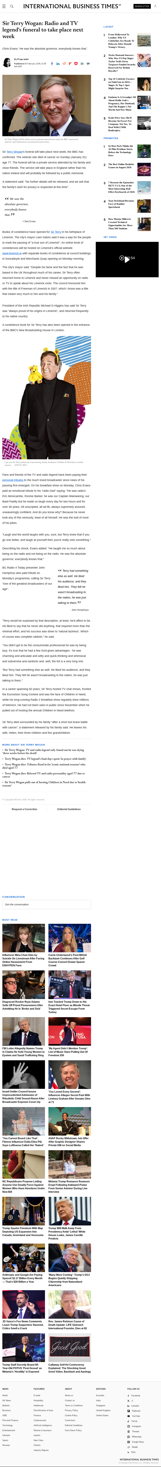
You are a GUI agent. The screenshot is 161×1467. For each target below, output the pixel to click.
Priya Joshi (23, 59)
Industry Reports (41, 1450)
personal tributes (13, 480)
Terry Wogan (15, 151)
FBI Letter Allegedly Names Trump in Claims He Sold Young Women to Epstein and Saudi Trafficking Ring (23, 1052)
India (98, 1400)
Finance (37, 1415)
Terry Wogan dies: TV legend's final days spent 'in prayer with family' (45, 759)
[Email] (82, 63)
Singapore (100, 1405)
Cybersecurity (40, 1420)
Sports (5, 1440)
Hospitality (38, 1400)
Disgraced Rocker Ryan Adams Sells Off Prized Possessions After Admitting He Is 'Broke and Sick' (22, 1005)
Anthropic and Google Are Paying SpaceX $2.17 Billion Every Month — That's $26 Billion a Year (22, 1278)
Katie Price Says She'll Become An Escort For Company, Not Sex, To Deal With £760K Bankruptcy (120, 124)
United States (102, 1415)
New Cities (38, 1440)
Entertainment (8, 1430)
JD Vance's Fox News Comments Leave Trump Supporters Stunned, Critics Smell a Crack (23, 1325)
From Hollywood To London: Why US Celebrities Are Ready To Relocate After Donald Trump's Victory (121, 40)
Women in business (43, 1430)
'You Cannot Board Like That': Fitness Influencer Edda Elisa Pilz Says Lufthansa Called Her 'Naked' (23, 1142)
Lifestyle (6, 1435)
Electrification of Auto (43, 1410)
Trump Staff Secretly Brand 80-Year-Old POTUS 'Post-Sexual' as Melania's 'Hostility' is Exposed (22, 1368)
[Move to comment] (88, 63)
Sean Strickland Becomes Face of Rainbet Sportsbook (121, 203)
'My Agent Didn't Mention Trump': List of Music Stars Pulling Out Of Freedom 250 (68, 1052)
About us (69, 1395)
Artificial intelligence (43, 1425)
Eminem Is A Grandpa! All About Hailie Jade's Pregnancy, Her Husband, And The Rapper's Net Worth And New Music (122, 103)
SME (4, 1415)
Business (6, 1410)
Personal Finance (10, 1420)
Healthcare (38, 1405)
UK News (6, 1400)
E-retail (37, 1395)
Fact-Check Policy (73, 1430)
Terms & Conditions (74, 1405)
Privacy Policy (71, 1410)
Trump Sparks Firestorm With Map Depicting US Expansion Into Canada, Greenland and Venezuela (22, 1231)
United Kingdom (103, 1410)
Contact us (70, 1400)
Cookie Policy (71, 1415)
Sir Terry (56, 232)
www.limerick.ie (12, 253)
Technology (7, 1425)
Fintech (37, 1445)
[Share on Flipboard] (70, 63)
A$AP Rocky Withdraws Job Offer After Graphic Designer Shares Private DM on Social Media (68, 1142)
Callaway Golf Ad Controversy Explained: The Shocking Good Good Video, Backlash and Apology (69, 1368)
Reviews (6, 1445)
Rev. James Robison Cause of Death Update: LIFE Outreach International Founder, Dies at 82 (67, 1325)
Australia (100, 1395)
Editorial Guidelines (69, 809)
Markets (6, 1405)
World (5, 1395)
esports (37, 1435)
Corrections (70, 1420)
